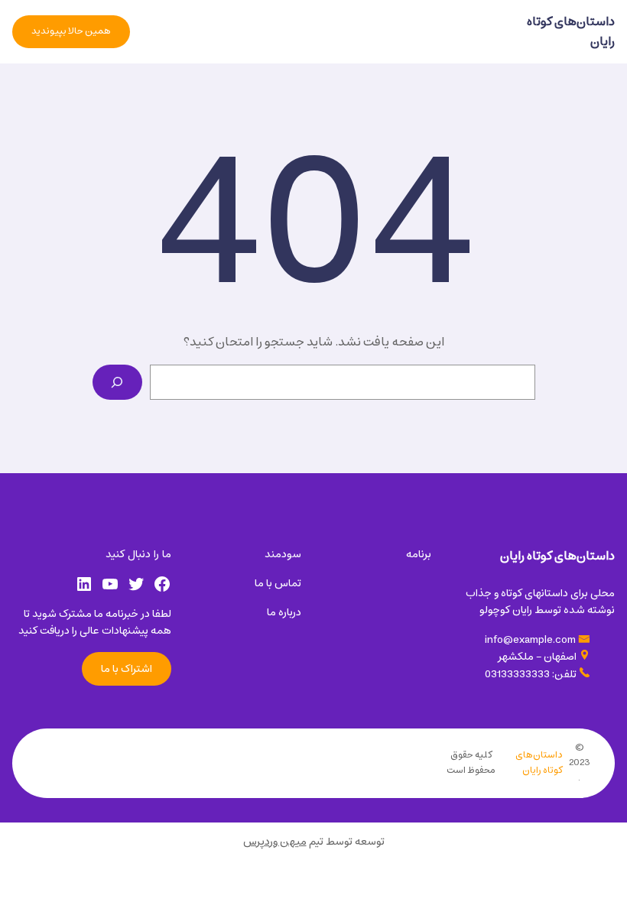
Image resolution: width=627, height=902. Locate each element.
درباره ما (284, 612)
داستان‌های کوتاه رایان (571, 31)
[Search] (117, 383)
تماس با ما (278, 583)
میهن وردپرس (275, 841)
